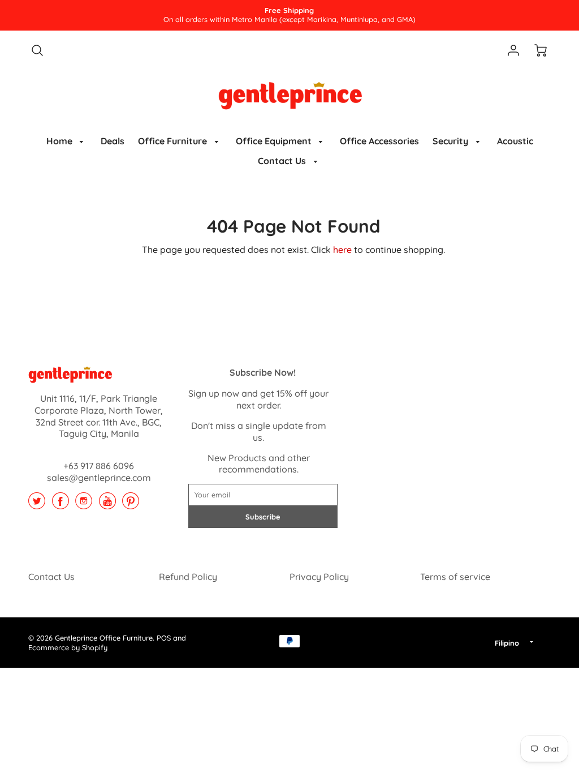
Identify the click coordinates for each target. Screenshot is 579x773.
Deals (112, 141)
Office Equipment (275, 141)
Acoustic (515, 141)
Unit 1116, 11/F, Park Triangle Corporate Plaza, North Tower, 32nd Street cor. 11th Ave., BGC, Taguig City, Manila (98, 416)
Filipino (507, 642)
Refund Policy (188, 576)
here (342, 249)
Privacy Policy (319, 576)
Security (451, 141)
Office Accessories (379, 141)
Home (60, 141)
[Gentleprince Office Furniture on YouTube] (107, 504)
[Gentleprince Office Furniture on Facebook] (60, 504)
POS (164, 637)
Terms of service (455, 576)
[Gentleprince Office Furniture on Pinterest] (130, 504)
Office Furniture (173, 141)
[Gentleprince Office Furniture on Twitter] (36, 504)
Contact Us (283, 160)
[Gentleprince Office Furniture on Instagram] (83, 504)
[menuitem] (67, 141)
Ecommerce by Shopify (67, 647)
